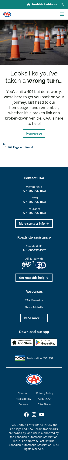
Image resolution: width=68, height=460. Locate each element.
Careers (23, 404)
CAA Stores (45, 404)
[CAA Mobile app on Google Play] (45, 342)
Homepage (34, 133)
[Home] (7, 14)
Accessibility (23, 399)
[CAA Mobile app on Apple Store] (22, 342)
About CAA (44, 399)
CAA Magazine (34, 300)
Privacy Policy (44, 393)
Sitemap (23, 393)
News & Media (34, 307)
